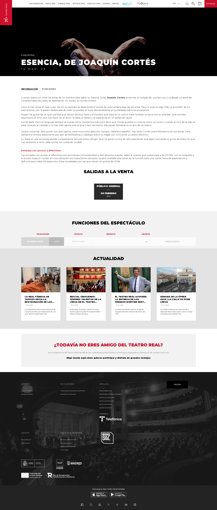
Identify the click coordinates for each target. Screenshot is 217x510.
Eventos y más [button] (94, 4)
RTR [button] (123, 4)
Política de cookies (105, 404)
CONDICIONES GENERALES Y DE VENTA (110, 394)
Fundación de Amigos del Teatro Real (72, 391)
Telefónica (110, 417)
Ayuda (177, 384)
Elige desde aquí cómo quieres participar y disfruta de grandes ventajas (108, 358)
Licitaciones (64, 450)
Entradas (210, 4)
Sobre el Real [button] (64, 4)
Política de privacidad (106, 401)
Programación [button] (36, 4)
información (29, 89)
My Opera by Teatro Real (68, 394)
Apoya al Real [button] (79, 4)
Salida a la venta (27, 394)
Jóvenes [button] (106, 4)
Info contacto (26, 439)
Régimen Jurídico (66, 443)
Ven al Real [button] (50, 4)
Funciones (49, 89)
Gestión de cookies (105, 408)
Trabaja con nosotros (67, 446)
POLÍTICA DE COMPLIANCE (107, 397)
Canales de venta (27, 391)
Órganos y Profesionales (68, 439)
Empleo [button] (115, 4)
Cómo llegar (25, 443)
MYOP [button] (138, 4)
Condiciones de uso (105, 391)
